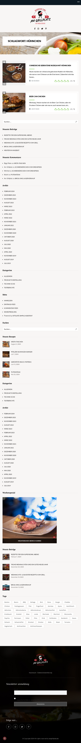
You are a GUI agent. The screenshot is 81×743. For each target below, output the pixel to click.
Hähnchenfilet (50, 610)
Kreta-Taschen (20, 163)
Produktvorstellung (13, 280)
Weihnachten (21, 626)
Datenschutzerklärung (44, 673)
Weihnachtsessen (36, 626)
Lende (36, 614)
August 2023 (9, 203)
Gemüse (50, 606)
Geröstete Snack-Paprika (21, 362)
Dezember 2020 (10, 229)
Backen (6, 602)
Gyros (60, 606)
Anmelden (8, 300)
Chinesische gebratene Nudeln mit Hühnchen (50, 65)
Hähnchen (7, 610)
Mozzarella (68, 614)
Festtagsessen (19, 606)
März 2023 (8, 206)
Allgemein (8, 276)
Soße (49, 622)
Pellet (27, 618)
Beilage (32, 602)
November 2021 (10, 221)
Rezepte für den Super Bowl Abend (18, 135)
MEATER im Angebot (11, 150)
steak (58, 622)
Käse (27, 614)
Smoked (31, 622)
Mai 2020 (7, 248)
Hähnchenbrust (36, 610)
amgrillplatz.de (54, 738)
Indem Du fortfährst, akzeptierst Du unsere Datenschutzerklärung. (38, 700)
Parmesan (17, 618)
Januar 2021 (9, 225)
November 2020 (10, 233)
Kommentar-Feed (11, 308)
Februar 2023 (9, 210)
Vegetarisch (8, 626)
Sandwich (64, 618)
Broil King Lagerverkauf (14, 146)
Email (16, 689)
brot (41, 602)
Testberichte (9, 287)
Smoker (40, 622)
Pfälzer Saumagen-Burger (21, 352)
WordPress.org (10, 312)
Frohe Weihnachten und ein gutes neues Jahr (22, 139)
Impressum (32, 673)
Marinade (46, 614)
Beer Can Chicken (37, 96)
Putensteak (15, 175)
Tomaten (67, 622)
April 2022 (8, 214)
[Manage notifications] (4, 738)
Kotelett (19, 614)
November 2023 (10, 199)
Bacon (16, 602)
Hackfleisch (70, 606)
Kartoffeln (62, 610)
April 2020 (8, 252)
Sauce (74, 618)
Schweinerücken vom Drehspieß (28, 167)
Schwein (7, 622)
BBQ (24, 602)
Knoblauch (8, 614)
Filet (30, 606)
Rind (43, 618)
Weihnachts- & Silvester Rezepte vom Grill (21, 143)
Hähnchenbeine (21, 610)
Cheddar (67, 602)
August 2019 (9, 259)
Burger (57, 602)
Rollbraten (52, 618)
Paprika (7, 618)
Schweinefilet (19, 622)
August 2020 (9, 240)
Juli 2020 (7, 244)
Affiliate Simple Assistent (22, 316)
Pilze (35, 618)
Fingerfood (39, 606)
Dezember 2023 (10, 195)
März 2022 (8, 218)
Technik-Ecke (9, 284)
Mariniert (57, 614)
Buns (49, 602)
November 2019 (10, 256)
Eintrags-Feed (9, 304)
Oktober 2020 (9, 237)
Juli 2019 (7, 263)
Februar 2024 (9, 191)
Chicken (7, 606)
